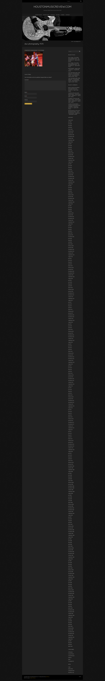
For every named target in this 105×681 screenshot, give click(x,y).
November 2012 (71, 402)
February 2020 (71, 245)
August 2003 (70, 598)
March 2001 (70, 646)
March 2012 (70, 416)
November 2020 (71, 236)
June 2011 (70, 433)
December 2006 (71, 529)
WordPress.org (71, 672)
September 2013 (71, 384)
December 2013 (71, 378)
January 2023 (70, 196)
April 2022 (70, 211)
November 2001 (71, 633)
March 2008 (70, 502)
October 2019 (70, 253)
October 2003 (70, 595)
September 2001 (71, 637)
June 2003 (70, 602)
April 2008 (70, 500)
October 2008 (70, 489)
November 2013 (71, 380)
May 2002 (70, 622)
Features (58, 14)
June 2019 (70, 260)
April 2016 (70, 327)
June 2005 (70, 562)
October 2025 (70, 138)
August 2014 (70, 364)
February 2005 (71, 569)
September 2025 (71, 140)
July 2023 (69, 185)
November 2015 (71, 336)
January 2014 (70, 376)
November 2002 (71, 611)
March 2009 (70, 480)
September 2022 (71, 202)
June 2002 (70, 620)
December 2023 (71, 176)
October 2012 (70, 404)
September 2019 (71, 254)
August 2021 (70, 223)
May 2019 (70, 262)
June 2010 (70, 455)
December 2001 (71, 631)
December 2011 (71, 422)
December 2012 (71, 400)
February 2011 (71, 440)
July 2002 (69, 619)
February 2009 (71, 482)
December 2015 (71, 334)
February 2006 (71, 548)
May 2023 (70, 189)
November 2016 (71, 316)
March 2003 (70, 608)
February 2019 (71, 267)
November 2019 (71, 251)
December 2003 (71, 591)
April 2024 (70, 169)
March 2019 (70, 265)
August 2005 (70, 558)
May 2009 (70, 477)
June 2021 (70, 227)
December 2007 (71, 507)
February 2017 (71, 311)
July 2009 (69, 473)
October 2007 (70, 511)
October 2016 (70, 318)
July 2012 (69, 409)
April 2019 (70, 263)
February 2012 (71, 418)
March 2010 (70, 460)
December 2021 (71, 216)
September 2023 (71, 182)
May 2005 (70, 564)
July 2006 (69, 538)
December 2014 (71, 356)
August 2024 (70, 162)
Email (26, 96)
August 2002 (70, 617)
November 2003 (71, 593)
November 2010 (71, 446)
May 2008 (70, 498)
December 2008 (71, 486)
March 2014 (70, 373)
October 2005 (70, 555)
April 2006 (70, 544)
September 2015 (71, 340)
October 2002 (70, 613)
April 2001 (70, 644)
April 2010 (70, 458)
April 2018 (70, 285)
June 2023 (70, 187)
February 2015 (71, 353)
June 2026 (70, 123)
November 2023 (71, 178)
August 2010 (70, 451)
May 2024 (70, 167)
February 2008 (71, 504)
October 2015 (70, 338)
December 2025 (71, 134)
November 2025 (71, 136)
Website (26, 99)
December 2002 (71, 609)
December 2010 (71, 444)
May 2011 (70, 435)
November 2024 (71, 156)
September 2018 (71, 276)
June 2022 (70, 207)
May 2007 (70, 520)
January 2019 (70, 269)
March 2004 (70, 588)
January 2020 (70, 247)
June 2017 (70, 304)
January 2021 (70, 234)
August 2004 (70, 578)
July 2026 (69, 121)
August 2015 (70, 342)
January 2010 (70, 464)
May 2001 (70, 642)
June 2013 (70, 389)
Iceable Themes (32, 677)
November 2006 (71, 531)
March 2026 (70, 129)
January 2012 (70, 420)
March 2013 (70, 395)
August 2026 (70, 120)
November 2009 (71, 466)
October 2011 (70, 426)
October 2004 (70, 575)
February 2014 (71, 375)
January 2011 (70, 442)
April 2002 (70, 624)
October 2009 (70, 467)
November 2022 (71, 198)
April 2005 (70, 566)
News (69, 659)
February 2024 (71, 172)
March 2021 (70, 233)
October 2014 (70, 360)
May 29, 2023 (28, 50)
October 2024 (70, 158)
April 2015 (70, 349)
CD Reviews (52, 14)
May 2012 (70, 413)
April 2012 (70, 415)
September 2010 (71, 449)
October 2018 (70, 274)
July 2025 (69, 143)
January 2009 (70, 484)
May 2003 (70, 604)
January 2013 (70, 398)
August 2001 (70, 639)
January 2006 (70, 549)
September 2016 (71, 320)
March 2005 (70, 568)
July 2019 (69, 258)
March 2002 (70, 626)
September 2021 (71, 222)
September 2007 (71, 513)
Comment (27, 79)
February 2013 (71, 396)
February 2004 (71, 589)
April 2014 (70, 371)
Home (72, 41)
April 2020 (70, 242)
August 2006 (70, 537)
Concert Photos (46, 14)
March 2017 (70, 309)
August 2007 (70, 515)
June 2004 (70, 582)
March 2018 (70, 287)
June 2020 (70, 238)
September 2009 (71, 469)
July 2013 (69, 387)
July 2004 (69, 580)
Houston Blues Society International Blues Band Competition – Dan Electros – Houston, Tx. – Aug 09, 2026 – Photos (74, 106)
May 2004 (70, 584)
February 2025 (71, 152)
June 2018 (70, 282)
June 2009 (70, 475)
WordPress (47, 676)
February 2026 (71, 131)
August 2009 (70, 471)
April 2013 (70, 393)
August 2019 (70, 256)
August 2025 (70, 141)
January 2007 (70, 527)
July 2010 (69, 453)
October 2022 (70, 200)
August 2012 (70, 407)
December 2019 (71, 249)
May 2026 (70, 125)
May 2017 (70, 305)
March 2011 (70, 438)
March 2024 (70, 171)
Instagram (68, 14)
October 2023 (70, 180)
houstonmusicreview (34, 50)
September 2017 (71, 298)
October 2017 (70, 296)
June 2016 (70, 325)
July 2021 (69, 225)
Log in (69, 667)
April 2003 (70, 606)
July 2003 (69, 600)
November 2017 (71, 294)
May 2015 (70, 347)
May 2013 (70, 391)
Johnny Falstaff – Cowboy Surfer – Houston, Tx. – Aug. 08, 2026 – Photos (74, 69)
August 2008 (70, 493)
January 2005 (70, 571)
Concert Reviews (38, 14)
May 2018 (70, 284)
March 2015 (70, 351)
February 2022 (71, 213)
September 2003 (71, 597)
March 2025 (70, 151)
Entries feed (70, 668)
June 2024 (70, 165)
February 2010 (71, 462)
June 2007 (70, 518)
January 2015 (70, 355)
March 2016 (70, 329)
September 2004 (71, 577)
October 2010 (70, 447)
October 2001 (70, 635)
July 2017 (69, 302)
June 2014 (70, 367)
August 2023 (70, 183)
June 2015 (70, 345)
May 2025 (70, 147)
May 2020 (70, 240)
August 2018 (70, 278)
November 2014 (71, 358)
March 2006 (70, 546)
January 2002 (70, 629)
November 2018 (71, 273)
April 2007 (70, 522)
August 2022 (70, 203)
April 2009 (70, 478)
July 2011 (69, 431)
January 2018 (70, 291)
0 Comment (42, 50)
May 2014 (70, 369)
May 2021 (70, 229)
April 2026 (70, 127)
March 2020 (70, 243)
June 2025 (70, 145)
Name (26, 92)
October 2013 (70, 382)
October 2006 (70, 533)
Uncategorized (71, 661)
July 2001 (69, 640)
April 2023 (70, 191)
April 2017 (70, 307)
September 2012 (71, 406)
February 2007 (71, 526)
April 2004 (70, 586)
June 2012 (70, 411)
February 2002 (71, 628)
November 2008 (71, 487)
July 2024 (69, 163)
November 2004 (71, 573)
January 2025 (70, 154)
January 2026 (70, 132)
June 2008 (70, 497)
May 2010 (70, 456)
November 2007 (71, 509)
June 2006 (70, 540)
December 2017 (71, 293)
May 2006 (70, 542)
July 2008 (69, 495)
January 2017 (70, 313)
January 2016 (70, 333)
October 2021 (70, 220)
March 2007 (70, 524)
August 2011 (70, 429)
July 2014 (69, 365)
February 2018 (71, 289)
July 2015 (69, 344)
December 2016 (71, 314)
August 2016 (70, 322)
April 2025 (70, 149)
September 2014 (71, 362)
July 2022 (69, 205)
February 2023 (71, 194)
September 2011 (71, 427)
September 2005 (71, 557)
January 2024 (70, 174)
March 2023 (70, 192)
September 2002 (71, 615)
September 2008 (71, 491)
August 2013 (70, 385)
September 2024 (71, 160)
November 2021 (71, 218)
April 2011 (70, 436)
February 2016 (71, 331)
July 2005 (69, 560)
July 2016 (69, 324)
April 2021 (70, 231)
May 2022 (70, 209)
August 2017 (70, 300)
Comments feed (71, 670)
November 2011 (71, 424)
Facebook (62, 14)
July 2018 (69, 280)
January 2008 (70, 506)
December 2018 (71, 271)
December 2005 (71, 551)
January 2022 (70, 214)
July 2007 (69, 517)
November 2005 (71, 553)
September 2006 (71, 535)
